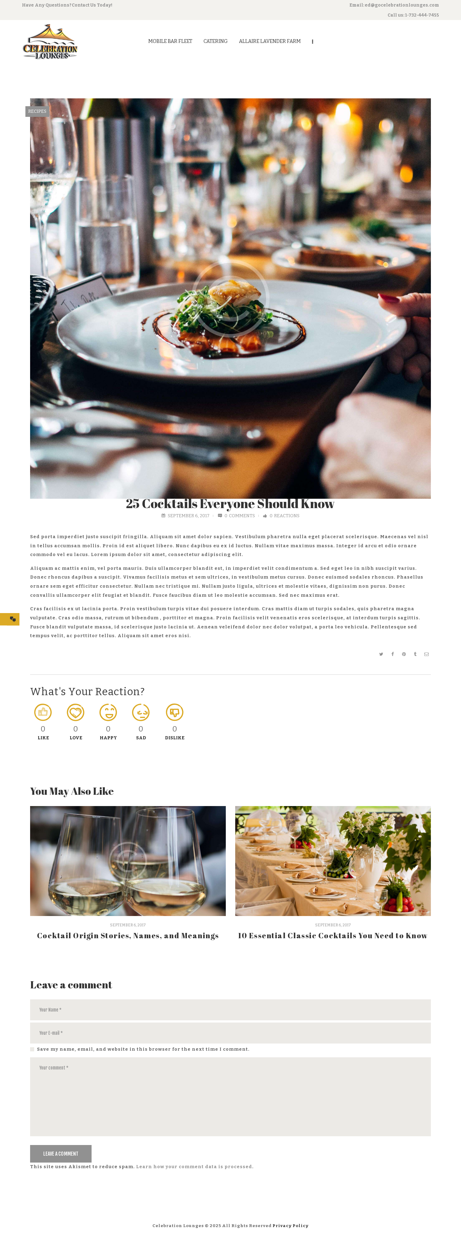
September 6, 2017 (188, 515)
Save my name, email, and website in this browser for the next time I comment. (143, 1049)
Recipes (37, 111)
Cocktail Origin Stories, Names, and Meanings (128, 935)
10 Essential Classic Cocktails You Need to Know (333, 935)
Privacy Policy (291, 1225)
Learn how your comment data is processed (194, 1166)
